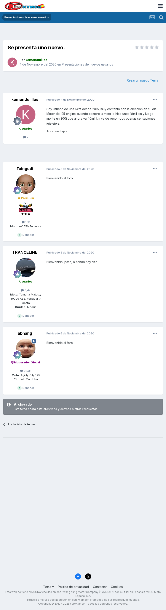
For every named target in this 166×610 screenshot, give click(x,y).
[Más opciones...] (155, 99)
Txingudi (24, 168)
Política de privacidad (73, 587)
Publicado (70, 99)
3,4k (27, 290)
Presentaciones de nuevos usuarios (87, 64)
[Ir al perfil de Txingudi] (25, 184)
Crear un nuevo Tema (142, 80)
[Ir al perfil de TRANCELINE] (25, 267)
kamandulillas (24, 99)
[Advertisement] (83, 32)
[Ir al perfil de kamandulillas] (12, 62)
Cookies (117, 587)
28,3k (27, 370)
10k (27, 222)
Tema (47, 587)
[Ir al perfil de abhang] (25, 348)
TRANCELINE (24, 252)
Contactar (100, 587)
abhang (25, 333)
